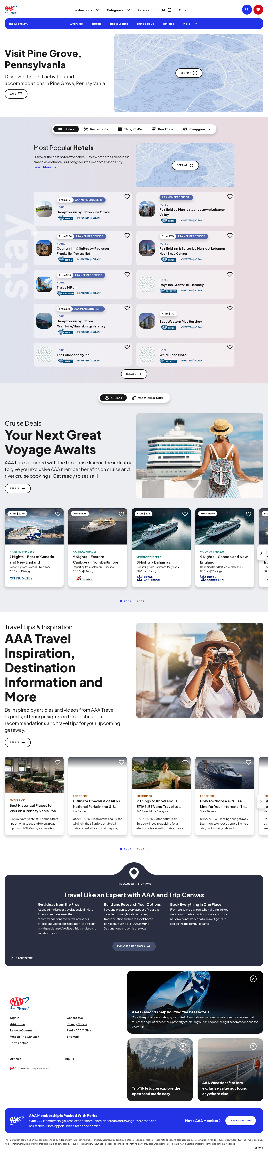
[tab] (66, 129)
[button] (121, 601)
